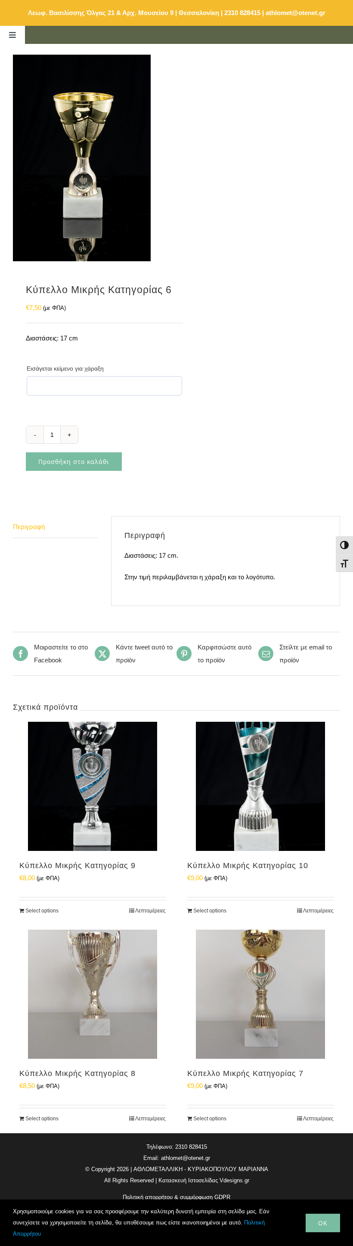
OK (323, 1223)
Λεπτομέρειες (150, 911)
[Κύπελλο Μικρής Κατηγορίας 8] (92, 994)
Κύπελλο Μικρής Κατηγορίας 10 (247, 865)
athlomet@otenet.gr (295, 12)
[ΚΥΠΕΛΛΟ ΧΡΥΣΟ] (91, 158)
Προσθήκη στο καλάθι (73, 462)
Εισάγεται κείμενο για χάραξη (65, 368)
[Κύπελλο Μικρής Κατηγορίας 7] (260, 994)
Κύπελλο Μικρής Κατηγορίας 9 (77, 865)
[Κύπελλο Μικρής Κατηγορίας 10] (260, 786)
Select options (42, 911)
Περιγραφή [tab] (29, 526)
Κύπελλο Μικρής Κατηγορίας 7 (245, 1073)
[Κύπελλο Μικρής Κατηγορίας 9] (92, 786)
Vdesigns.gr (234, 1180)
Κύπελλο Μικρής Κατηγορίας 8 (77, 1073)
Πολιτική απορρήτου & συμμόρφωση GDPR (176, 1197)
